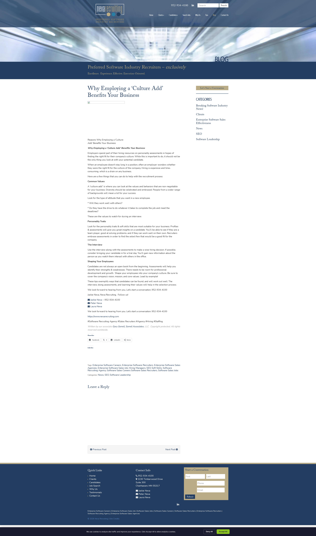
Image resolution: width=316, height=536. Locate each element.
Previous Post (99, 449)
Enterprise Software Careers (107, 365)
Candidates (173, 15)
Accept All (223, 531)
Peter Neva (96, 303)
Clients (160, 15)
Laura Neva (96, 306)
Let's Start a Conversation (212, 88)
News (101, 374)
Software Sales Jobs (168, 370)
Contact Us (224, 15)
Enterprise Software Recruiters (137, 365)
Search (224, 5)
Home (151, 15)
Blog (214, 15)
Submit (190, 497)
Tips (206, 15)
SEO (149, 367)
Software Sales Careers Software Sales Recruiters (132, 370)
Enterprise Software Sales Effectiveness (210, 122)
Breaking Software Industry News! (212, 108)
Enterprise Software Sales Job (113, 367)
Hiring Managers (137, 367)
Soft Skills (157, 367)
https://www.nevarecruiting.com (103, 316)
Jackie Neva (96, 299)
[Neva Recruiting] (110, 13)
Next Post (170, 449)
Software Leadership (120, 374)
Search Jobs (186, 15)
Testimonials (95, 492)
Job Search (94, 485)
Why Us (197, 15)
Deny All (209, 531)
